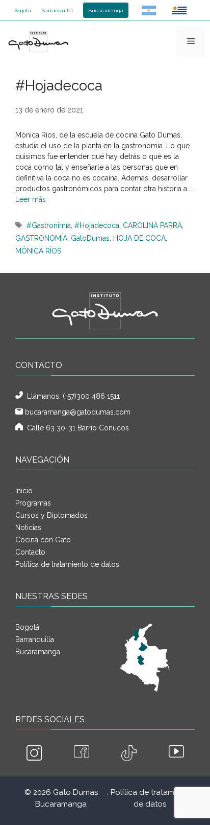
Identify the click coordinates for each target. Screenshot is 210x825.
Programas (33, 503)
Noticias (28, 527)
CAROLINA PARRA (152, 225)
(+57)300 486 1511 (91, 396)
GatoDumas (90, 238)
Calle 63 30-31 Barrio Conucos (76, 428)
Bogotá (22, 10)
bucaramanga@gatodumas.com (77, 412)
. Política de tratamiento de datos (150, 798)
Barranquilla (57, 10)
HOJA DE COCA (139, 238)
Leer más (30, 199)
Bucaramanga (105, 10)
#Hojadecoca (96, 225)
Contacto (30, 552)
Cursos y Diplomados (51, 515)
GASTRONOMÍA (41, 238)
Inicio (24, 491)
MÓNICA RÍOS (38, 251)
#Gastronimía (49, 225)
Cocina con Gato (43, 540)
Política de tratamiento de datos (67, 564)
